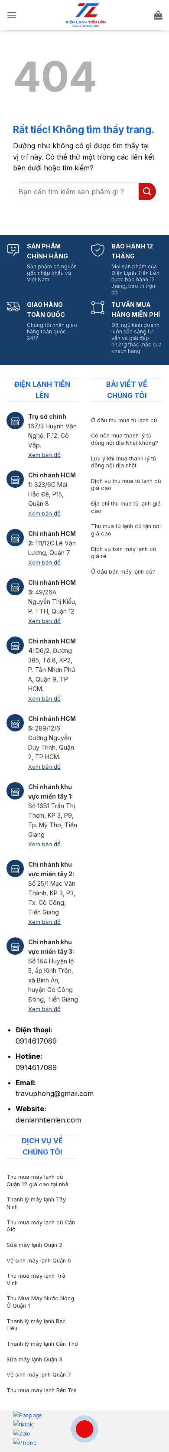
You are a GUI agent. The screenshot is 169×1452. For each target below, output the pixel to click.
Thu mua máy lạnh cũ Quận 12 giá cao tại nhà (37, 1181)
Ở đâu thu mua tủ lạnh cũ (124, 420)
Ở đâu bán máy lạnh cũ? (123, 571)
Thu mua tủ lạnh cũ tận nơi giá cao (126, 530)
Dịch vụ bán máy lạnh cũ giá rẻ (123, 553)
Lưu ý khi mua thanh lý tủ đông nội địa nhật (123, 462)
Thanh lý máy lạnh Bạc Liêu (36, 1325)
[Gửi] (147, 191)
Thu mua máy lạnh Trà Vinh (35, 1279)
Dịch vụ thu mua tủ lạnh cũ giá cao (126, 485)
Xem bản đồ (44, 454)
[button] (11, 15)
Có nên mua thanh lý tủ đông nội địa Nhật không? (124, 439)
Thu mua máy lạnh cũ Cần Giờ (40, 1226)
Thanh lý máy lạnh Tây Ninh (36, 1203)
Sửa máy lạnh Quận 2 (34, 1245)
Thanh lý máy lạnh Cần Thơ (42, 1344)
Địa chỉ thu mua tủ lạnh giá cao (126, 507)
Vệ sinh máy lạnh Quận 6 (38, 1260)
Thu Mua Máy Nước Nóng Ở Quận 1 (40, 1302)
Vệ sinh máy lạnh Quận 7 (38, 1374)
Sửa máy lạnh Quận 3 (34, 1359)
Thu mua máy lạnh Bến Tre (41, 1390)
